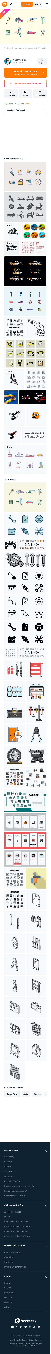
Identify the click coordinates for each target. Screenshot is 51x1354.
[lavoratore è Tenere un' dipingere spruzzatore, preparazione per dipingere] (14, 1135)
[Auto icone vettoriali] (25, 205)
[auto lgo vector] (18, 456)
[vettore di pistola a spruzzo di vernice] (14, 417)
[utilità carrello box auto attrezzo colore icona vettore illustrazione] (14, 798)
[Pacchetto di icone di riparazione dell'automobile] (25, 318)
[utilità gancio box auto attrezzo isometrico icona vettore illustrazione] (14, 1286)
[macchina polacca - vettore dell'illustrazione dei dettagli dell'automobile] (14, 474)
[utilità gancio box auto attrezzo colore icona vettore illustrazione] (14, 927)
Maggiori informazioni (16, 108)
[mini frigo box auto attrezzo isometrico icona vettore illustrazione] (14, 1178)
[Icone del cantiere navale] (25, 539)
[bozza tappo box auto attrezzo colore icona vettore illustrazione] (14, 905)
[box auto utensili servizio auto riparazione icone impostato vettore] (18, 638)
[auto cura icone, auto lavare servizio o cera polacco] (14, 438)
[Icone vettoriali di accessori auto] (16, 515)
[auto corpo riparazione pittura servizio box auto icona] (10, 625)
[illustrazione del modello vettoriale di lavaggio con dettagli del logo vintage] (12, 229)
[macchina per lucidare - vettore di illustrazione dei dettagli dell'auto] (14, 496)
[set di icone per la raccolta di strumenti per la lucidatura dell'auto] (14, 344)
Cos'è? (27, 104)
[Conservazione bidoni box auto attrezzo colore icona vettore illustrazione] (14, 819)
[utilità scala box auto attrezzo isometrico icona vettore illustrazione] (14, 1329)
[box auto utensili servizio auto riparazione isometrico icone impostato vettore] (10, 746)
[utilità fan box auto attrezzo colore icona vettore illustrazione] (14, 970)
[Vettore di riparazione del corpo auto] (25, 577)
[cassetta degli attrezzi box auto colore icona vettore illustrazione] (14, 862)
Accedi (38, 4)
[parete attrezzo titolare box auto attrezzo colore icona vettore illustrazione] (14, 884)
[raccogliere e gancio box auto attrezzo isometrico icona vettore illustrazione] (14, 1264)
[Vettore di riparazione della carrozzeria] (25, 391)
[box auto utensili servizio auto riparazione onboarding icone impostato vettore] (25, 1057)
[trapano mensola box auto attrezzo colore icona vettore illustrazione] (14, 841)
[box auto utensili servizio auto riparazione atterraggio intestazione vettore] (25, 1036)
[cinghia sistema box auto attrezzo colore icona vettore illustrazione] (14, 776)
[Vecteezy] (4, 4)
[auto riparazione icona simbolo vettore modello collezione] (25, 605)
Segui (41, 63)
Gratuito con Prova (25, 72)
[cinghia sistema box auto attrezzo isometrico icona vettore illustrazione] (14, 1221)
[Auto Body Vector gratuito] (16, 247)
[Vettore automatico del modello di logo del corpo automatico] (25, 287)
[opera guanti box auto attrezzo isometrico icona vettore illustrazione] (14, 1243)
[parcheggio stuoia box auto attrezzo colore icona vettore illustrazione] (14, 948)
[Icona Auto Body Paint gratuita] (25, 175)
